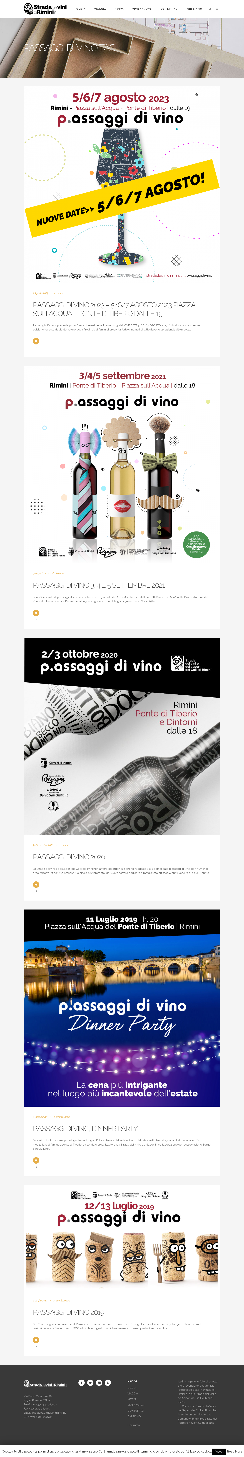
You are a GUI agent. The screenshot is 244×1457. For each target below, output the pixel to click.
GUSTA (132, 1387)
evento (59, 1116)
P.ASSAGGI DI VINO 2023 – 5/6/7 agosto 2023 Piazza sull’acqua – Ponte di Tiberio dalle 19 (114, 309)
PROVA (132, 1399)
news (60, 293)
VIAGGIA (133, 1393)
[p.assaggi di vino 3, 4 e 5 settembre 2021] (122, 464)
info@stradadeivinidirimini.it (49, 1412)
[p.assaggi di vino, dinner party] (122, 1008)
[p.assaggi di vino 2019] (122, 1237)
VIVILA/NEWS (136, 1405)
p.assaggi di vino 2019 (68, 1312)
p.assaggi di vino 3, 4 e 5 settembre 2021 (99, 585)
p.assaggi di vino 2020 (69, 857)
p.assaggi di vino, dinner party (85, 1128)
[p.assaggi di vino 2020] (122, 736)
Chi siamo (134, 1425)
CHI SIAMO (134, 1416)
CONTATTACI (136, 1410)
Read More (234, 1451)
